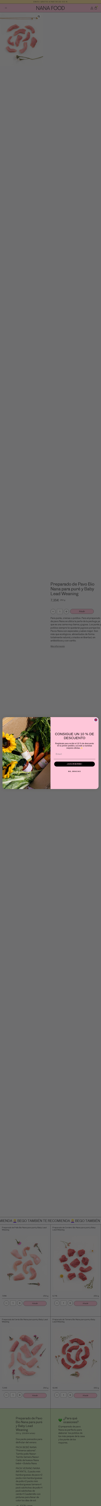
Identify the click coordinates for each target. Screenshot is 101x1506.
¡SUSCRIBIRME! (74, 764)
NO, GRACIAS (74, 771)
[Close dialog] (95, 719)
